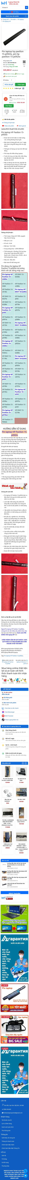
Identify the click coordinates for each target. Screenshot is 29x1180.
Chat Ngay (8, 106)
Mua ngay (21, 84)
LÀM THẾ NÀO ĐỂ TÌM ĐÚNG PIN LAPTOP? (16, 884)
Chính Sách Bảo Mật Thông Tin (11, 1148)
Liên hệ (4, 1155)
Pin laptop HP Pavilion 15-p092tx (13, 656)
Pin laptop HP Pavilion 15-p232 (7, 310)
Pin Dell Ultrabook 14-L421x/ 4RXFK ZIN (7, 779)
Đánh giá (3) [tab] (22, 126)
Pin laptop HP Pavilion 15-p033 (7, 376)
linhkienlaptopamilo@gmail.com (13, 1113)
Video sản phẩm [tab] (9, 126)
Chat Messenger (10, 712)
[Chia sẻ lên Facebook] (23, 88)
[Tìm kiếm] (26, 7)
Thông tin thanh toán (8, 1141)
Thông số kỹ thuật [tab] (8, 122)
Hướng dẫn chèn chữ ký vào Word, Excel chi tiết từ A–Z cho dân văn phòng (16, 865)
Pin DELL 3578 (21, 799)
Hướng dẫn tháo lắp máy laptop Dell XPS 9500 (17, 878)
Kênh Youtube (9, 716)
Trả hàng (4, 1159)
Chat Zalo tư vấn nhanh (12, 708)
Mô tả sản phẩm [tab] (9, 119)
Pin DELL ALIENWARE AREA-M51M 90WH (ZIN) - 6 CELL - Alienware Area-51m (8, 822)
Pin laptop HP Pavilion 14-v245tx (7, 276)
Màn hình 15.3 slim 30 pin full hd (22, 820)
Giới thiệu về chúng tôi (8, 1138)
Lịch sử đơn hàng (7, 1123)
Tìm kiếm (13, 19)
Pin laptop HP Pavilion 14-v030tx (7, 343)
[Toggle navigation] (26, 16)
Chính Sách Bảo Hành (8, 1145)
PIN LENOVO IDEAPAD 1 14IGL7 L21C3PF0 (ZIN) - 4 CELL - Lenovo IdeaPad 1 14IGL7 (21, 847)
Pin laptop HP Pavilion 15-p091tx (22, 662)
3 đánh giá (18, 88)
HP (11, 60)
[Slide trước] (23, 763)
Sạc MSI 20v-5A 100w (22, 779)
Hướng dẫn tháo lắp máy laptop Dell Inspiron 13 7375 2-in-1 (17, 871)
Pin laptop (21, 19)
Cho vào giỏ (9, 84)
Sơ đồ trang (5, 1162)
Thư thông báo (6, 1130)
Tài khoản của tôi (7, 1120)
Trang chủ (6, 19)
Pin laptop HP (7, 21)
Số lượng (5, 80)
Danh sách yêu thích (8, 1127)
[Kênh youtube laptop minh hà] (10, 898)
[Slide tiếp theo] (25, 763)
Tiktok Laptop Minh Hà (11, 720)
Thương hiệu (5, 1166)
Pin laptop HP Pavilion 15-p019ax (7, 412)
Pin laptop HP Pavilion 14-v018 (20, 391)
